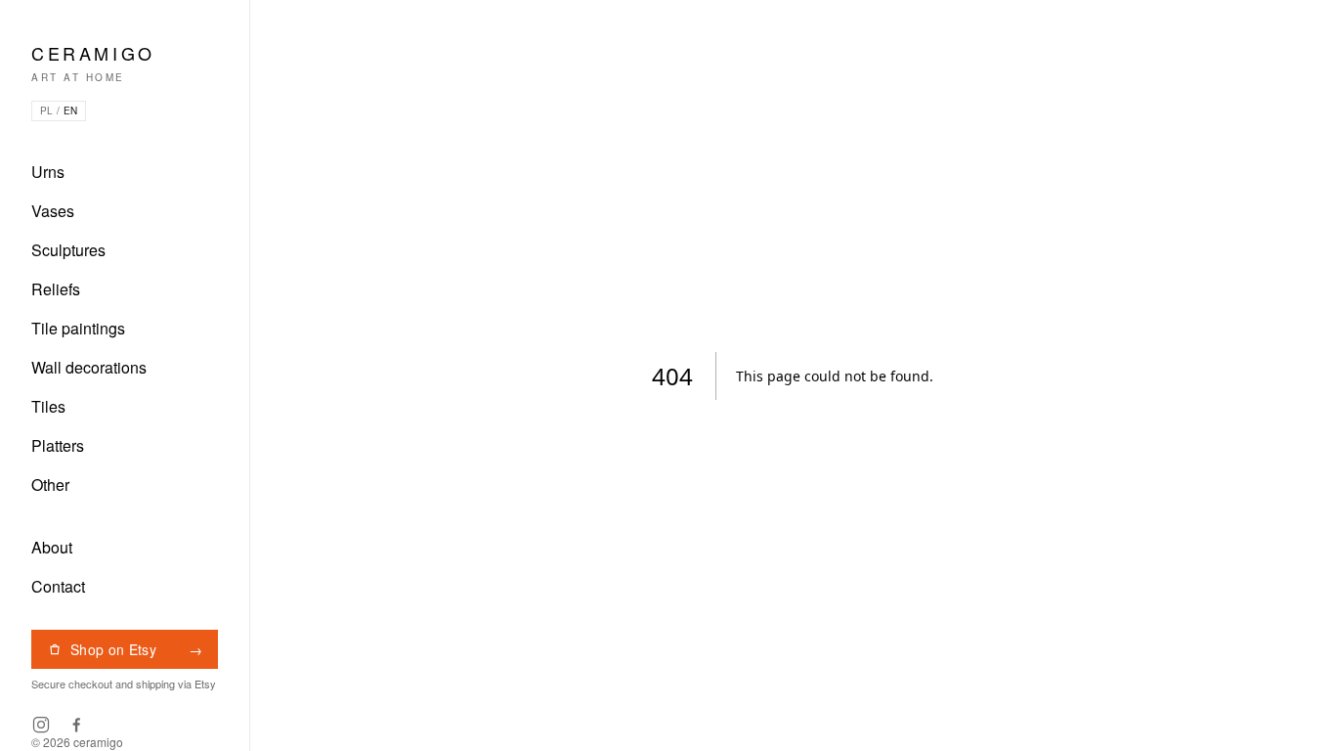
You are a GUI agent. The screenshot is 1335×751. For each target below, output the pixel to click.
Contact (58, 586)
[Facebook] (76, 724)
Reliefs (55, 289)
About (51, 547)
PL (46, 110)
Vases (52, 210)
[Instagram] (41, 724)
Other (50, 484)
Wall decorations (89, 367)
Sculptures (68, 250)
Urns (48, 171)
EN (70, 110)
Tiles (48, 406)
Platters (57, 445)
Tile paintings (78, 328)
